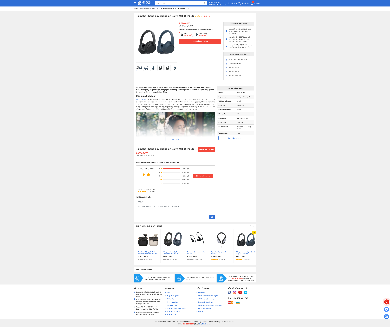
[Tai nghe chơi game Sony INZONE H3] (219, 240)
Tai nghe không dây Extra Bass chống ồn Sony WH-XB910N (169, 252)
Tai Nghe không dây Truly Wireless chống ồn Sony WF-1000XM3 (145, 252)
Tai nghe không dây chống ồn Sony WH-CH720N (243, 252)
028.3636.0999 (188, 324)
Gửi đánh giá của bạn (203, 176)
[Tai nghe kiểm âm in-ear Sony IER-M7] (195, 240)
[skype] (245, 292)
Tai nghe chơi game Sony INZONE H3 (217, 252)
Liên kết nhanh (203, 288)
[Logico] (144, 3)
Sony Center (143, 8)
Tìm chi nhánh (232, 3)
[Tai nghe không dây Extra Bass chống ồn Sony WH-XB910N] (170, 240)
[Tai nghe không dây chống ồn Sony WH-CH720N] (244, 240)
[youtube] (240, 292)
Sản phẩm (169, 288)
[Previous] (138, 67)
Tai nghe (152, 8)
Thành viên (245, 3)
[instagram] (234, 292)
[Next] (174, 67)
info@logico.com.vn (205, 324)
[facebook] (229, 292)
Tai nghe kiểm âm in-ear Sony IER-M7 (195, 252)
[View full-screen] (174, 24)
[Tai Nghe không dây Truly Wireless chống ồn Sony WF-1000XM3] (146, 240)
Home (136, 8)
